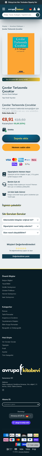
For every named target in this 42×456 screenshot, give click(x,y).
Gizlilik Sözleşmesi (9, 287)
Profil (4, 348)
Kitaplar (4, 26)
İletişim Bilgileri (7, 280)
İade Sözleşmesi (8, 297)
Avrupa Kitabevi (24, 452)
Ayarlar (4, 352)
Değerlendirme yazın (21, 256)
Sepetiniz (38, 9)
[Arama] (38, 15)
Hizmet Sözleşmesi (9, 294)
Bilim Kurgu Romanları (10, 324)
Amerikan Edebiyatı (16, 26)
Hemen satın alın (21, 147)
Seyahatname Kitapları (10, 321)
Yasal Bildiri (6, 284)
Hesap (34, 9)
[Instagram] (3, 390)
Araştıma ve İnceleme (10, 318)
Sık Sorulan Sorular (9, 342)
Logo (15, 9)
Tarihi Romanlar (7, 314)
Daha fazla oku (8, 113)
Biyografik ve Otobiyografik (11, 328)
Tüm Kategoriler (7, 355)
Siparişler (5, 345)
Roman (4, 311)
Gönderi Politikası (8, 290)
